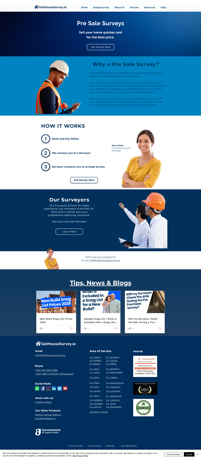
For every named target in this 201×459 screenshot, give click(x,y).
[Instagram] (48, 388)
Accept (189, 454)
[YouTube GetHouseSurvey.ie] (65, 388)
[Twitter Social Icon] (59, 388)
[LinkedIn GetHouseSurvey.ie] (54, 388)
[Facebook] (43, 388)
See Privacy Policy (80, 455)
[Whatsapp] (37, 388)
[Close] (197, 454)
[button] (134, 7)
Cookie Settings (173, 454)
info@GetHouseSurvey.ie (104, 260)
